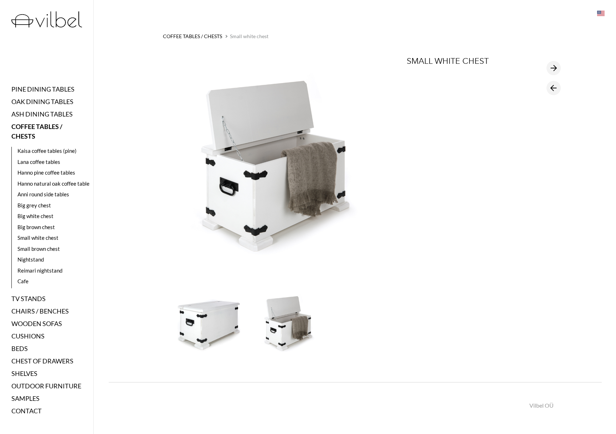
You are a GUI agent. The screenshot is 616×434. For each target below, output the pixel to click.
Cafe (23, 281)
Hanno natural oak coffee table (53, 183)
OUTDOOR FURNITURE (46, 386)
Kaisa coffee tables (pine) (47, 151)
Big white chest (35, 216)
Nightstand (30, 259)
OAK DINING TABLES (42, 101)
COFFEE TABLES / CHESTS (36, 131)
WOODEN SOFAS (36, 323)
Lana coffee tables (38, 162)
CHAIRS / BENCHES (40, 311)
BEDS (19, 348)
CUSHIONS (28, 336)
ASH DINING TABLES (42, 114)
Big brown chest (36, 227)
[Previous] (553, 88)
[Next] (553, 68)
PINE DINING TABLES (43, 89)
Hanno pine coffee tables (46, 172)
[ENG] (600, 13)
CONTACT (26, 411)
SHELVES (24, 373)
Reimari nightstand (39, 270)
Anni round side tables (43, 194)
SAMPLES (25, 398)
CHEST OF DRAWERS (42, 361)
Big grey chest (34, 205)
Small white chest (37, 237)
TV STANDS (28, 299)
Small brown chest (38, 249)
